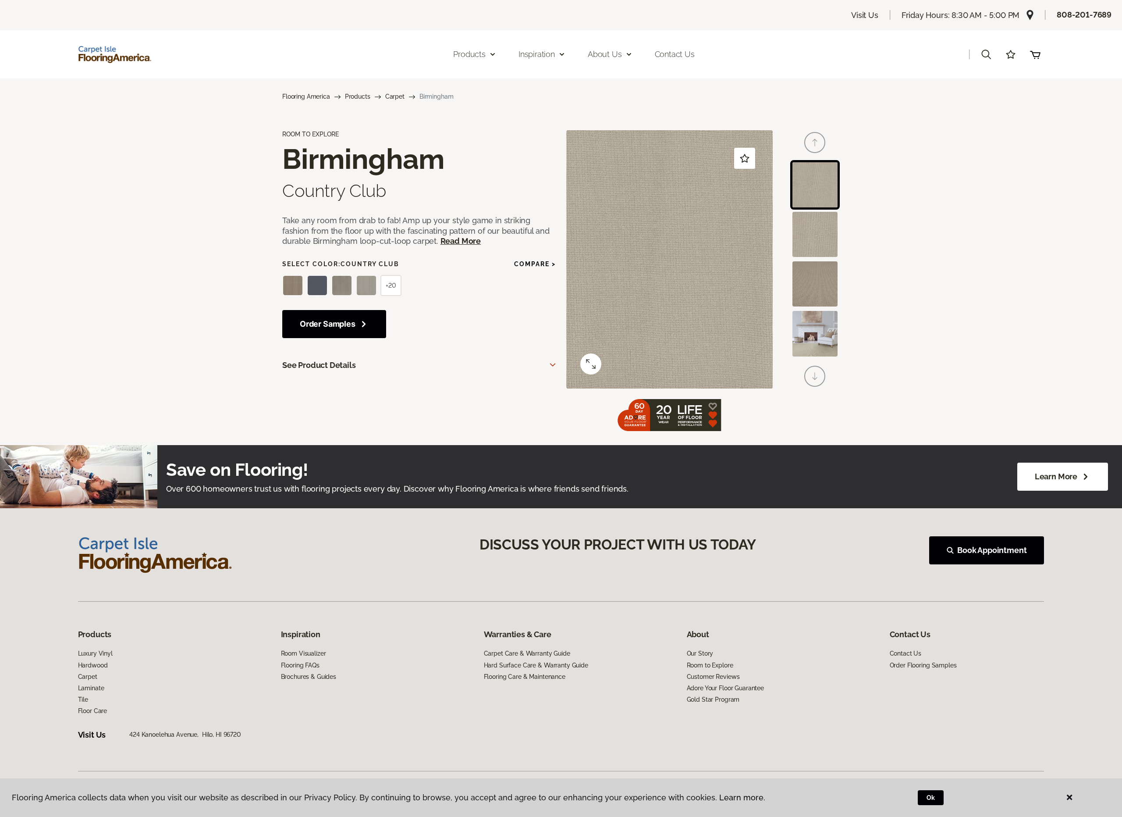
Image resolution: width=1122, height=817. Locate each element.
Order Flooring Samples (923, 665)
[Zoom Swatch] (590, 364)
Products (357, 96)
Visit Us (864, 15)
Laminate (91, 688)
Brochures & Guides (308, 676)
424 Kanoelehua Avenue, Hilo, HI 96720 (185, 734)
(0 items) (1035, 54)
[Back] (814, 142)
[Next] (814, 376)
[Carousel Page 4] (815, 333)
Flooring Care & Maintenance (524, 676)
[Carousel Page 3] (815, 284)
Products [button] (469, 54)
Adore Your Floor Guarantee (725, 688)
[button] (986, 54)
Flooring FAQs (300, 665)
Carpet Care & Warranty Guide (527, 653)
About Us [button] (605, 54)
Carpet (395, 96)
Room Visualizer (303, 653)
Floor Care (92, 710)
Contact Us (675, 54)
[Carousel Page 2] (815, 234)
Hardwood (93, 665)
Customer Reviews (713, 676)
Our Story (700, 653)
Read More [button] (460, 241)
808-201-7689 (1084, 14)
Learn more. (742, 797)
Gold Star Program (713, 699)
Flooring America (306, 96)
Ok (931, 797)
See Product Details (319, 365)
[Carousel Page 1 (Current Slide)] (815, 185)
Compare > (535, 264)
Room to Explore (710, 665)
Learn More (1056, 476)
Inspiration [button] (536, 54)
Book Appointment (991, 550)
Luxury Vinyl (95, 653)
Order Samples (327, 323)
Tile (83, 699)
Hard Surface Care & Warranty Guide (536, 665)
